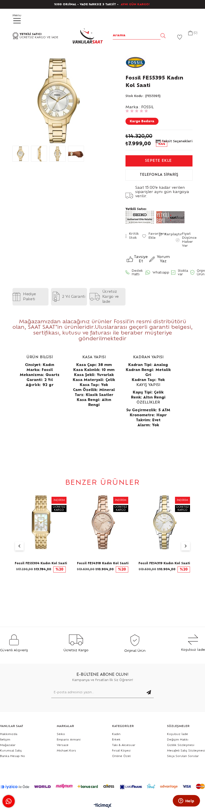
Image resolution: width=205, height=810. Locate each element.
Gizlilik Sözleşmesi (180, 745)
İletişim (5, 739)
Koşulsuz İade (177, 734)
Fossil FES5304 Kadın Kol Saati (41, 563)
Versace (62, 745)
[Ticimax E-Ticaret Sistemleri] (103, 806)
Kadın (116, 734)
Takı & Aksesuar (123, 745)
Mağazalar (8, 745)
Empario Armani (68, 739)
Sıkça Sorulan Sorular (183, 756)
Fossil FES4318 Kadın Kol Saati (102, 563)
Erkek (116, 739)
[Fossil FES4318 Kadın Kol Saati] (102, 522)
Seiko (61, 734)
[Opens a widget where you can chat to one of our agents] (186, 801)
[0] (190, 33)
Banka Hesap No (12, 756)
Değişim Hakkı (177, 739)
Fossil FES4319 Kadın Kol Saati (164, 563)
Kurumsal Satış (11, 750)
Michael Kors (66, 750)
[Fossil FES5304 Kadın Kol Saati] (41, 522)
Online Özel (121, 756)
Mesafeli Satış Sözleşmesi (186, 750)
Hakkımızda (8, 734)
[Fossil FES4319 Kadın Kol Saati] (164, 522)
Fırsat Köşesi (121, 750)
